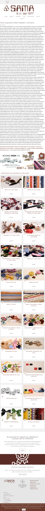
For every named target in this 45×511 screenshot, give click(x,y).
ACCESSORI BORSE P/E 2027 (11, 374)
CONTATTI (22, 18)
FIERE (24, 16)
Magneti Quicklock (34, 488)
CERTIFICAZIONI (30, 16)
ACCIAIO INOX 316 (11, 398)
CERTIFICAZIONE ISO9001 (22, 467)
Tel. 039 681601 (7, 499)
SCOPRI (22, 450)
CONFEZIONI (18, 16)
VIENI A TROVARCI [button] (22, 474)
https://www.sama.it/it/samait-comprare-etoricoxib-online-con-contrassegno (17, 146)
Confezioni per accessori (35, 483)
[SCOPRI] (22, 10)
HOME (6, 16)
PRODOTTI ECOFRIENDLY (11, 422)
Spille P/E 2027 (33, 282)
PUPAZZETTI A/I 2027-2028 (11, 235)
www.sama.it (39, 146)
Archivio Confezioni (33, 422)
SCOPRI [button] (11, 193)
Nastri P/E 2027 (11, 304)
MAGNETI (11, 16)
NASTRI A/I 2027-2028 (33, 189)
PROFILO (38, 16)
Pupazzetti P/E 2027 (11, 351)
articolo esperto (10, 148)
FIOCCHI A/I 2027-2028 (33, 258)
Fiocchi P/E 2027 (11, 282)
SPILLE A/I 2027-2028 (11, 189)
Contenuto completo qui (20, 148)
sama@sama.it (7, 502)
